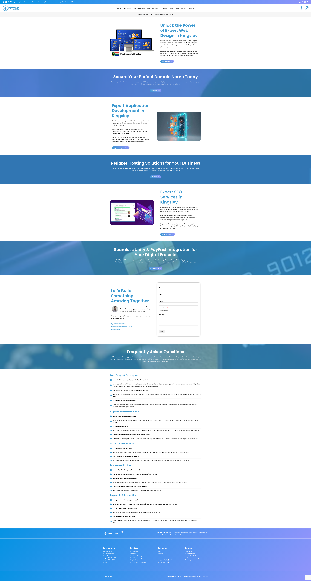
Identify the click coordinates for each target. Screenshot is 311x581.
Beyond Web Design (185, 576)
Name (161, 288)
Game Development (109, 556)
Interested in (163, 308)
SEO (148, 8)
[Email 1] (300, 2)
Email (161, 294)
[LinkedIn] (108, 576)
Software (164, 8)
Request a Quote (190, 553)
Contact (191, 8)
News (159, 556)
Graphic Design (135, 560)
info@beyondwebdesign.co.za (194, 558)
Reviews (183, 8)
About (171, 8)
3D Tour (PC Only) (163, 562)
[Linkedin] (305, 2)
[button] (158, 8)
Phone (161, 301)
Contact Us (188, 551)
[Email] (103, 576)
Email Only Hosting (136, 558)
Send (161, 331)
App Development (139, 8)
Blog (177, 8)
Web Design (127, 8)
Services (155, 8)
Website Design (107, 551)
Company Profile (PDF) (165, 560)
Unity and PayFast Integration (112, 558)
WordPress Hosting (136, 556)
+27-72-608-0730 (190, 556)
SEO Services (134, 551)
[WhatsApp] (302, 2)
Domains (133, 553)
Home (119, 8)
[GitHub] (307, 2)
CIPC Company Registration (138, 562)
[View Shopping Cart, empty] (306, 8)
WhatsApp (188, 560)
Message (162, 314)
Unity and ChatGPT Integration (112, 560)
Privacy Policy (204, 576)
